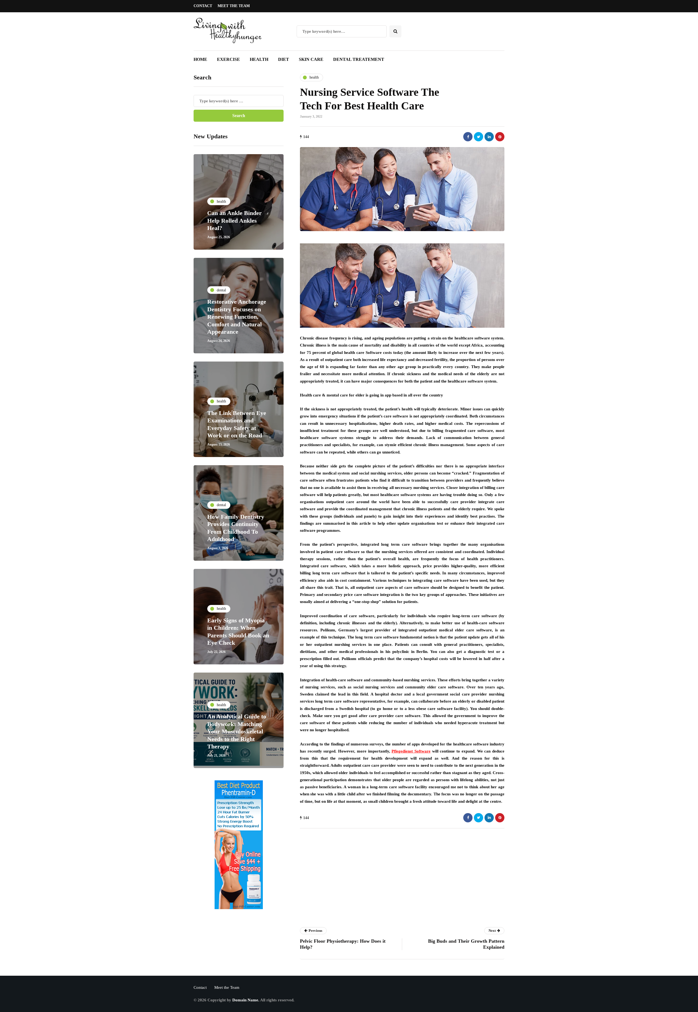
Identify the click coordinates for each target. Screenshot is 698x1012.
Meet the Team (234, 6)
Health (259, 59)
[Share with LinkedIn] (489, 136)
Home (200, 59)
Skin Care (311, 59)
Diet (283, 59)
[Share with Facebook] (468, 136)
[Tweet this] (478, 136)
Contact (203, 6)
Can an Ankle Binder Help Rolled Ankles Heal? (234, 220)
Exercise (228, 59)
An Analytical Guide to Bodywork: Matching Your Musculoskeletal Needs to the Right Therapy (236, 731)
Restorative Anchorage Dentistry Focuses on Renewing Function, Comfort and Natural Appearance (236, 316)
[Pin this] (499, 136)
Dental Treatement (358, 59)
